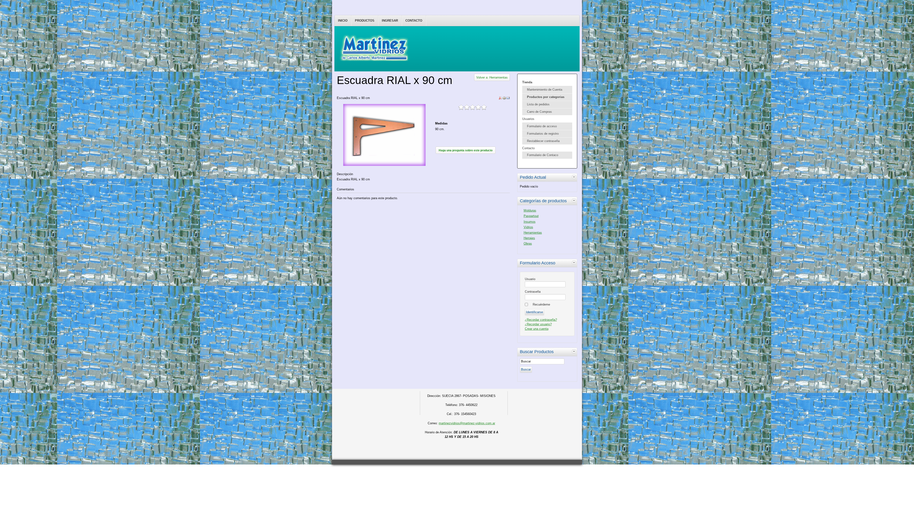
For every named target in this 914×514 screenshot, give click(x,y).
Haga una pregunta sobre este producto (465, 150)
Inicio (343, 20)
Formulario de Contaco (542, 155)
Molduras (530, 210)
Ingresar (390, 20)
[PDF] (500, 99)
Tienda (527, 82)
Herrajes (529, 238)
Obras (528, 243)
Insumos (530, 221)
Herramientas (533, 232)
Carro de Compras (539, 112)
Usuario (530, 279)
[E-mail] (508, 99)
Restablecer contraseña (543, 141)
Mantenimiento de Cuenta (544, 89)
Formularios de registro (543, 133)
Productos (364, 20)
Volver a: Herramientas (492, 77)
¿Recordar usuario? (538, 324)
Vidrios (528, 227)
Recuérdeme (541, 304)
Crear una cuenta (536, 329)
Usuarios (528, 119)
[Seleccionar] (574, 176)
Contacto (413, 20)
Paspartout (531, 216)
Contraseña (533, 291)
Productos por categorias (545, 97)
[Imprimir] (504, 99)
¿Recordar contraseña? (541, 319)
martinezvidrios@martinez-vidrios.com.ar (467, 423)
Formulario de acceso (542, 126)
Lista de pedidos (538, 104)
